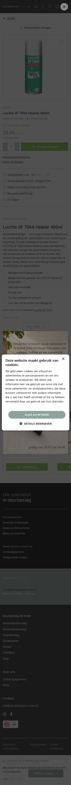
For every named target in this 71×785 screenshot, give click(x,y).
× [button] (63, 359)
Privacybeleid (13, 406)
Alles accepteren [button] (37, 414)
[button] (36, 423)
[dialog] (35, 392)
